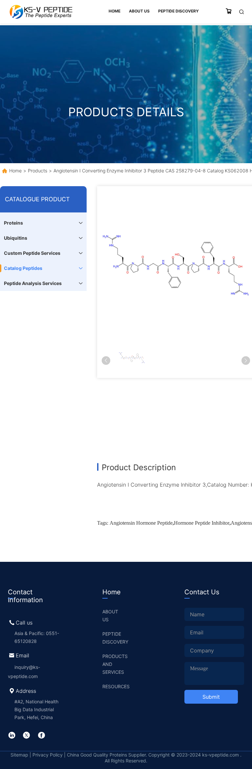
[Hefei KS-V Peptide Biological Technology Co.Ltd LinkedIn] (12, 735)
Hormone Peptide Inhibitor (201, 523)
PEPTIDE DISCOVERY (113, 638)
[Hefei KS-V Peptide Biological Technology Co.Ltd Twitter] (27, 735)
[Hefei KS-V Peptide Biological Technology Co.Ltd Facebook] (41, 735)
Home (15, 170)
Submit (211, 696)
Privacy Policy (47, 755)
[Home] (41, 12)
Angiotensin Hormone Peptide (141, 523)
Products (37, 170)
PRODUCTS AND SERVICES (113, 664)
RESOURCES (113, 686)
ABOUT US (110, 615)
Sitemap (20, 755)
